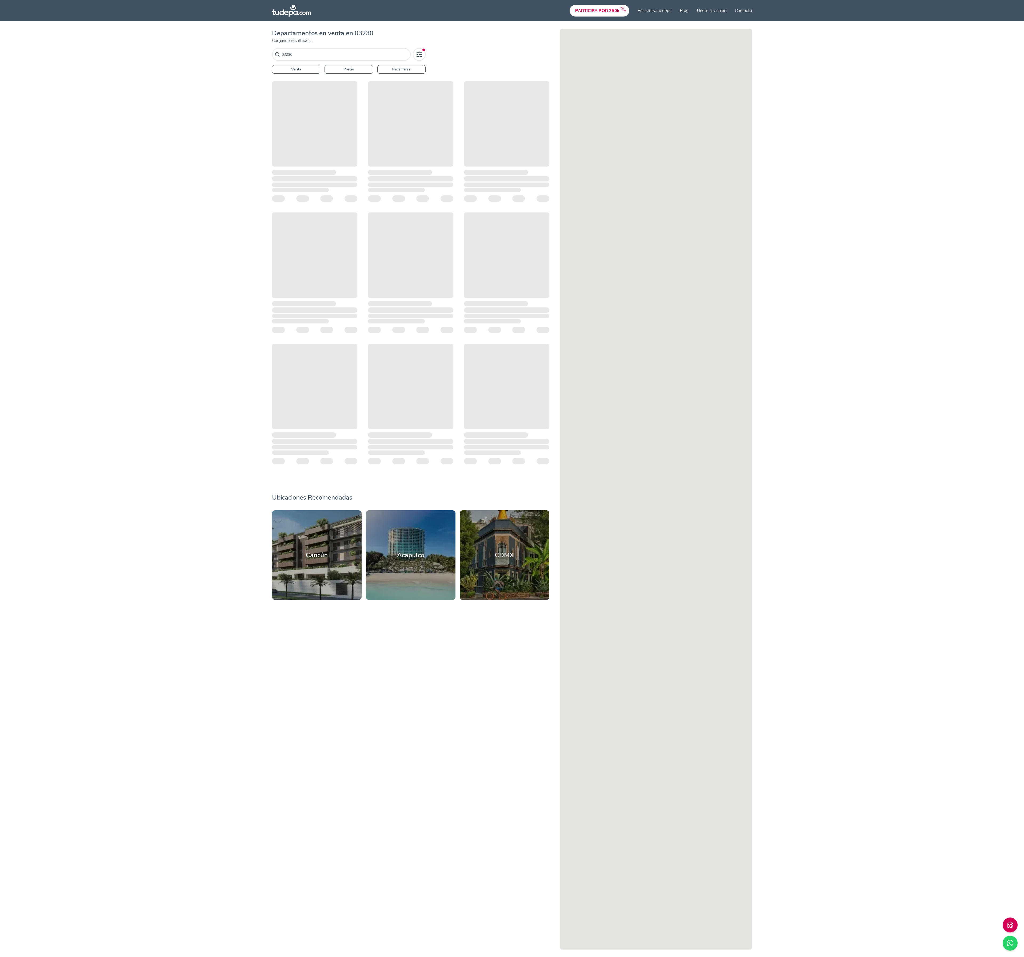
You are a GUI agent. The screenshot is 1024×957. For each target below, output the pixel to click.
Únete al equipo (711, 11)
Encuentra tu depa (654, 11)
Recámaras (401, 69)
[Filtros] (419, 54)
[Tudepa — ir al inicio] (291, 11)
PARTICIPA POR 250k (597, 11)
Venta (296, 69)
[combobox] (345, 54)
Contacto (743, 11)
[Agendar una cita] (1010, 925)
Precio (348, 69)
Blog (684, 11)
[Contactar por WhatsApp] (1010, 943)
